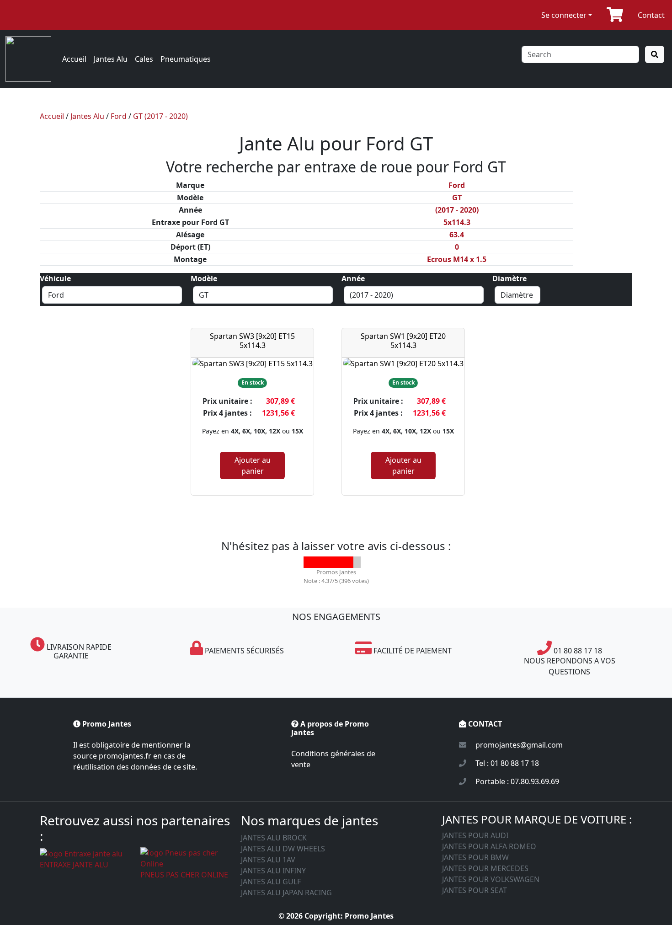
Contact (651, 15)
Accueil (74, 59)
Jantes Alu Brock (274, 838)
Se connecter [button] (564, 15)
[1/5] (309, 562)
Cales (144, 59)
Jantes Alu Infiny (273, 871)
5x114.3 (456, 222)
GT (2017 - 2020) (160, 116)
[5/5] (355, 562)
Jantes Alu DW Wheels (283, 849)
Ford (119, 116)
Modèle (204, 278)
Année (353, 278)
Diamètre (509, 278)
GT (457, 197)
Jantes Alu (111, 59)
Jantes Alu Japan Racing (286, 893)
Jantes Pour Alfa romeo (489, 846)
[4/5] (343, 562)
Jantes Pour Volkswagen (490, 879)
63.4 (456, 235)
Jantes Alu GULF (271, 882)
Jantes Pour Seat (474, 890)
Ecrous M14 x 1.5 (456, 259)
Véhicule (55, 278)
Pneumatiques (185, 59)
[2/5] (320, 562)
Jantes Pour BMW (475, 857)
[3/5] (332, 562)
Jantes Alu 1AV (268, 860)
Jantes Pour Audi (475, 835)
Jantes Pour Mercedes (485, 868)
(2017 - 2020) (457, 210)
